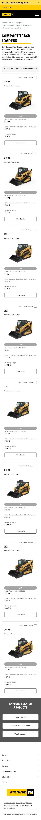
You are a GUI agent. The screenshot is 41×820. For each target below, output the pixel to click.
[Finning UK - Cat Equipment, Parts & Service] (8, 15)
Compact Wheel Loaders (20, 726)
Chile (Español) (14, 805)
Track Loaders (20, 717)
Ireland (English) (24, 805)
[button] (37, 14)
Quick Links (7, 7)
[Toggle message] (38, 2)
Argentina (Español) (9, 803)
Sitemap (12, 808)
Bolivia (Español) (21, 803)
